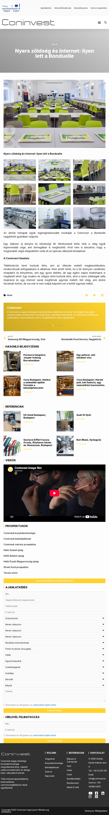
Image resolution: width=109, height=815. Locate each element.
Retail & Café (73, 787)
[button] (99, 22)
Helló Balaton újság (14, 555)
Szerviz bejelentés (99, 8)
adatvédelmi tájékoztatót (44, 705)
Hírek (54, 44)
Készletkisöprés (81, 8)
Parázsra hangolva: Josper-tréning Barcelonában (34, 357)
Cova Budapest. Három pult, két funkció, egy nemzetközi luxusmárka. (90, 382)
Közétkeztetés (73, 779)
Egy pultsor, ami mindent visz (85, 356)
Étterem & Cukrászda (72, 760)
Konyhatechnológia (54, 763)
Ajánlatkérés (46, 8)
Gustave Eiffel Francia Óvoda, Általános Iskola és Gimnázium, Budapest (37, 442)
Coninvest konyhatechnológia (19, 533)
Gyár (69, 766)
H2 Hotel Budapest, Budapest (34, 416)
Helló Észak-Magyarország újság (21, 561)
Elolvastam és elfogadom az (31, 705)
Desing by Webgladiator (96, 811)
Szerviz (48, 771)
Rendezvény (73, 783)
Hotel (69, 770)
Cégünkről (50, 759)
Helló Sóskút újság (13, 550)
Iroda (69, 774)
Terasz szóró (11, 572)
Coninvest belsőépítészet (17, 538)
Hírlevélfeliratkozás (62, 8)
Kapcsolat (49, 776)
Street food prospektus (16, 567)
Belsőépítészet (52, 767)
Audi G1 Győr (83, 415)
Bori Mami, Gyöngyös (88, 439)
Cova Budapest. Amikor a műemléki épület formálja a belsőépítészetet (37, 383)
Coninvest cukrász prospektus (20, 544)
